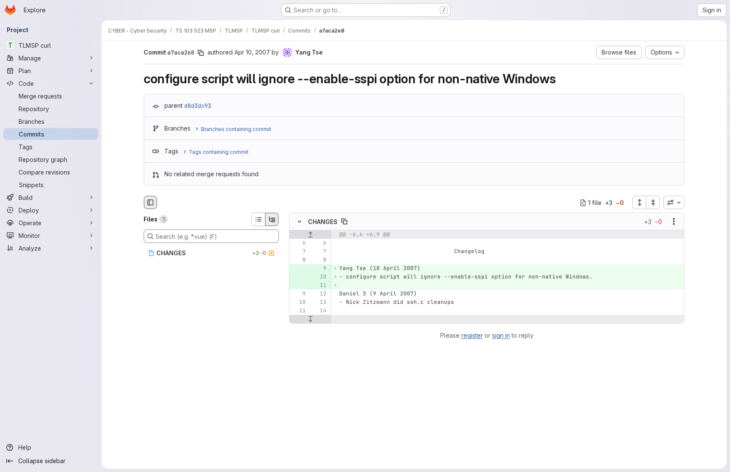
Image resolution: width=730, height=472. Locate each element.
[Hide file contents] (299, 222)
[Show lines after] (310, 319)
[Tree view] (272, 219)
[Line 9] (298, 294)
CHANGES (323, 221)
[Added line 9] (319, 269)
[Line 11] (298, 311)
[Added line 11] (319, 285)
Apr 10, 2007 (252, 52)
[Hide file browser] (150, 202)
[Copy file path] (344, 222)
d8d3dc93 (197, 105)
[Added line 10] (319, 277)
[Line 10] (298, 302)
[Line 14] (319, 311)
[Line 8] (298, 260)
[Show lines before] (310, 235)
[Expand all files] (639, 202)
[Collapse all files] (653, 202)
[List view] (258, 219)
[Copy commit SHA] (201, 53)
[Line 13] (319, 302)
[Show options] (674, 222)
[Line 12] (319, 294)
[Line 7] (298, 252)
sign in (501, 335)
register (472, 335)
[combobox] (673, 202)
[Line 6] (298, 243)
